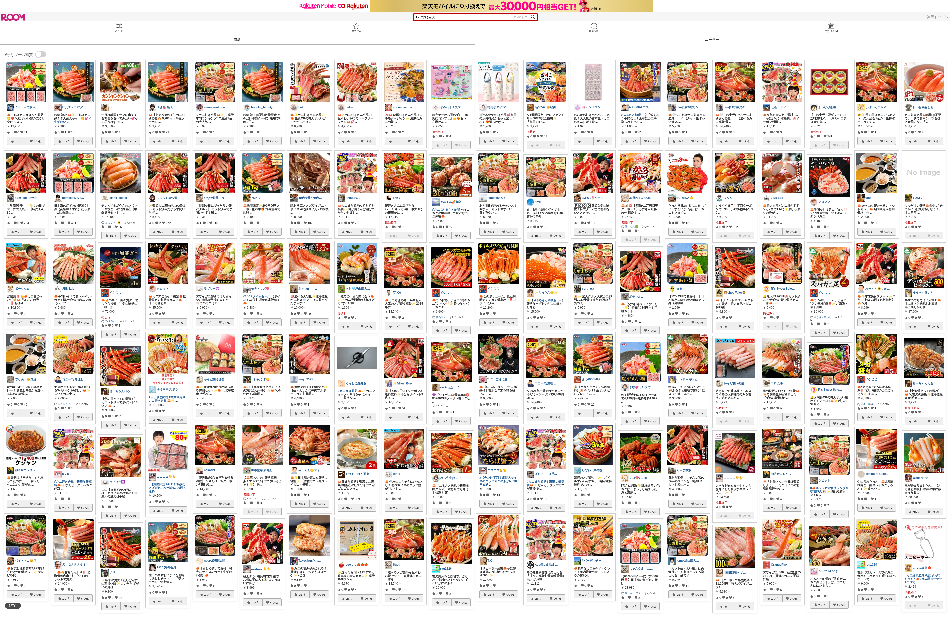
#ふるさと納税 (158, 397)
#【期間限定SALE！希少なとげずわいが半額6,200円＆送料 (167, 488)
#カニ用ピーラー (931, 578)
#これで (910, 582)
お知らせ (593, 27)
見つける (356, 27)
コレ (17, 141)
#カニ (436, 209)
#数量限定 (176, 397)
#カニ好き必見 (347, 391)
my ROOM (831, 27)
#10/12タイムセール (256, 296)
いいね (37, 141)
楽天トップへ (937, 17)
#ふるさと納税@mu (547, 300)
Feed (119, 27)
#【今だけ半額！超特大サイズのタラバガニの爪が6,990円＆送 (498, 481)
